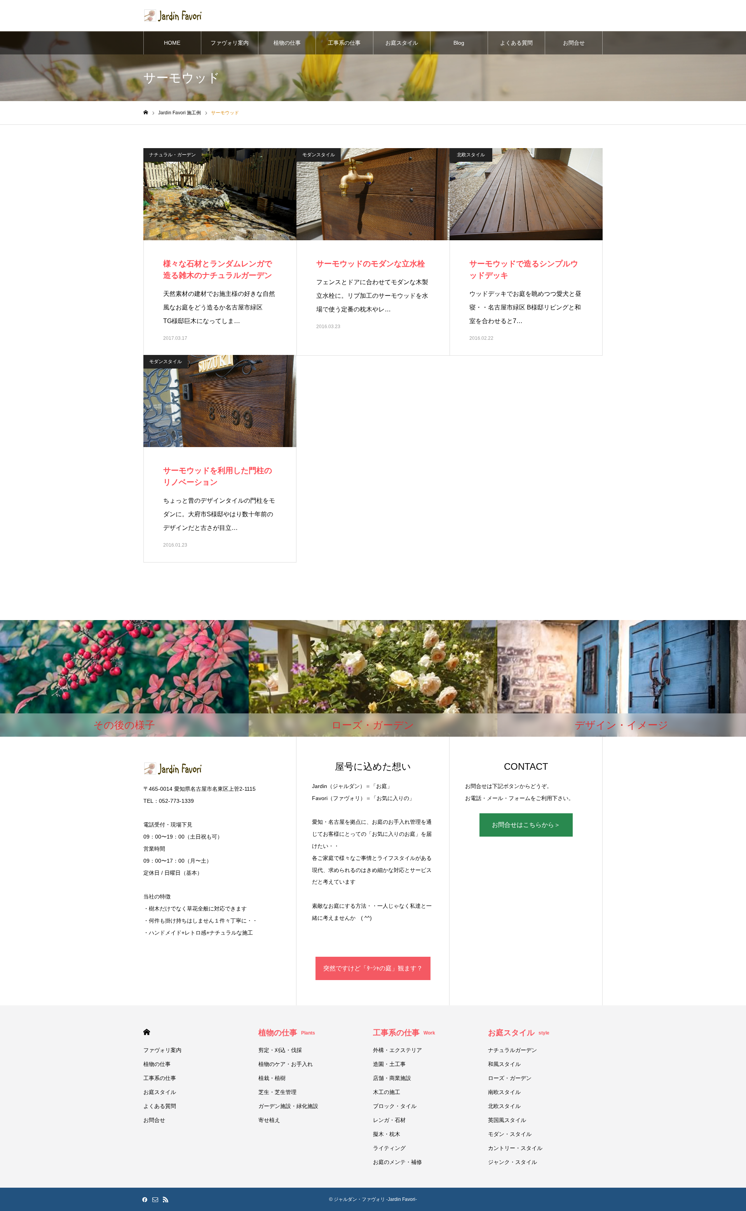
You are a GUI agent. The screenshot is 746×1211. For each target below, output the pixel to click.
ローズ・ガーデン (510, 1078)
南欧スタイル (504, 1092)
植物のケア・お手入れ (285, 1064)
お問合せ (574, 43)
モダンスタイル (318, 154)
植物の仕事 (287, 43)
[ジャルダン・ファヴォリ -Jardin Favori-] (172, 15)
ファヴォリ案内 (230, 43)
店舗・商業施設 (392, 1078)
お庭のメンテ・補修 (397, 1162)
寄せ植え (269, 1120)
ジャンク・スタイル (512, 1162)
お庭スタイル (401, 43)
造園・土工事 (389, 1064)
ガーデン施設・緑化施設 (288, 1106)
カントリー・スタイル (515, 1148)
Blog (458, 43)
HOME (172, 43)
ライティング (389, 1148)
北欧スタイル (471, 154)
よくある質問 (516, 43)
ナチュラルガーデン (512, 1050)
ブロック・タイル (395, 1106)
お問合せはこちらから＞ (526, 824)
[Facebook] (144, 1199)
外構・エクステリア (397, 1050)
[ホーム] (145, 112)
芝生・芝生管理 (277, 1092)
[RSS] (165, 1199)
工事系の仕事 (344, 43)
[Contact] (155, 1199)
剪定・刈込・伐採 (280, 1050)
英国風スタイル (507, 1120)
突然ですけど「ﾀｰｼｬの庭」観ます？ (373, 968)
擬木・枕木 (386, 1134)
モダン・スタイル (510, 1134)
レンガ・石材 (389, 1120)
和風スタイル (504, 1064)
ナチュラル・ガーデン (172, 154)
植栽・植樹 (272, 1078)
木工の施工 (386, 1092)
